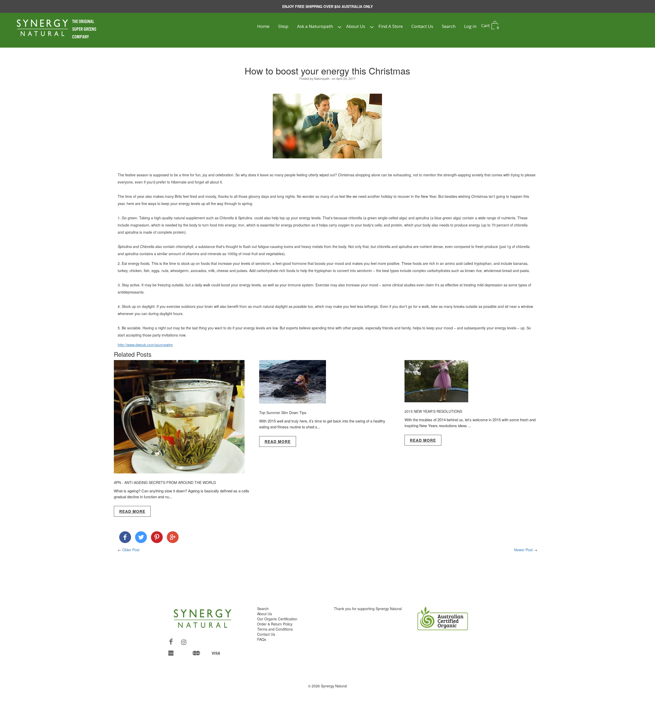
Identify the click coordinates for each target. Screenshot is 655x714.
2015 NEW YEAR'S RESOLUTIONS (433, 411)
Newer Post (523, 549)
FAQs (261, 639)
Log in (470, 26)
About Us (355, 26)
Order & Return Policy (274, 623)
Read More (132, 511)
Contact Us (422, 26)
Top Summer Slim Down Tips (282, 412)
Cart (490, 26)
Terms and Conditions (275, 629)
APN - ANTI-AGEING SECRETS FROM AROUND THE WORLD (165, 482)
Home (263, 26)
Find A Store (390, 26)
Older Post (130, 549)
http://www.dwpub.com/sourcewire (145, 344)
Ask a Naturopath (315, 26)
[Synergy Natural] (125, 538)
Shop (283, 26)
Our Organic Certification (277, 618)
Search (448, 26)
